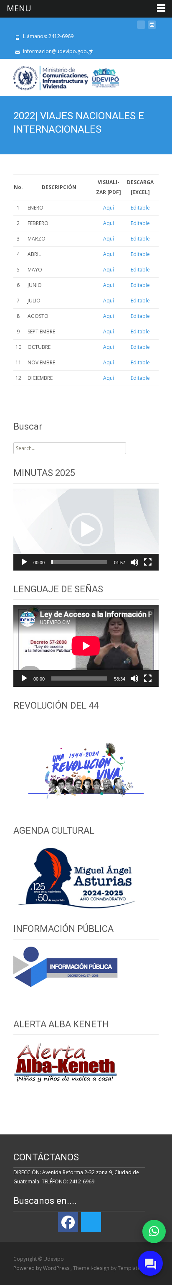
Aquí (108, 207)
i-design (101, 1268)
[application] (86, 530)
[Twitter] (91, 1222)
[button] (86, 529)
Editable (140, 207)
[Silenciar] (134, 562)
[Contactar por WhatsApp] (154, 1231)
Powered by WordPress (42, 1268)
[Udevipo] (60, 75)
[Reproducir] (24, 562)
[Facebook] (68, 1222)
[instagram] (152, 27)
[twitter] (141, 27)
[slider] (79, 562)
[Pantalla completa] (148, 562)
